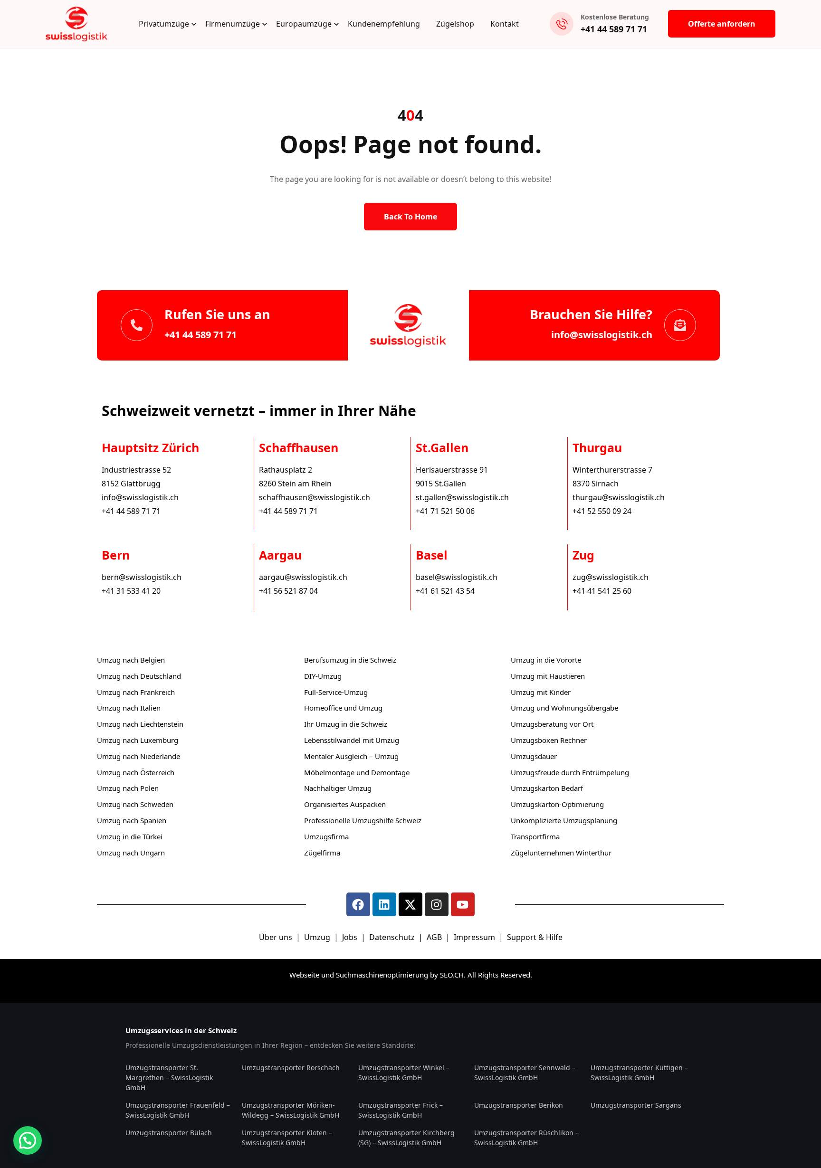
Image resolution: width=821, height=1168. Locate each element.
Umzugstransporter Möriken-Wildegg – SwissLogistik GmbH (290, 1110)
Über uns (275, 937)
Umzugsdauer (534, 756)
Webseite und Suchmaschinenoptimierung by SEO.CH (376, 974)
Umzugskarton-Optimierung (557, 804)
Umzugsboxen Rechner (549, 740)
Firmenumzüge (232, 24)
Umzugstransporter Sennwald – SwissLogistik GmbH (524, 1072)
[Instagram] (437, 904)
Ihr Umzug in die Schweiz (345, 724)
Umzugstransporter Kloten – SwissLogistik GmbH (287, 1137)
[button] (27, 1140)
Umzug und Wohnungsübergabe (564, 707)
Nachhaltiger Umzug (338, 788)
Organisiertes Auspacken (345, 804)
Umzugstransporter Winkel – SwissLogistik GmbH (403, 1072)
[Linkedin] (384, 904)
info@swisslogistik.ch (601, 334)
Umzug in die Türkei (129, 836)
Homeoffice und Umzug (343, 707)
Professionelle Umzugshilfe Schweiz (362, 820)
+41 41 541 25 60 (602, 591)
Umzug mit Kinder (541, 692)
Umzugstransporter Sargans (636, 1105)
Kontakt (504, 24)
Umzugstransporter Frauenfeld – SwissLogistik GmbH (177, 1110)
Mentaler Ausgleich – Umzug (351, 756)
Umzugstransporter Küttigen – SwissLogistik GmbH (639, 1072)
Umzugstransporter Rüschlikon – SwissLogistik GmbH (526, 1137)
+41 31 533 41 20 (131, 591)
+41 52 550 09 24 (602, 511)
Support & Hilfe (535, 937)
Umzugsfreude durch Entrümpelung (570, 772)
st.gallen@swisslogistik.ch (462, 497)
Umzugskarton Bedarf (547, 788)
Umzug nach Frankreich (136, 692)
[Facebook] (358, 904)
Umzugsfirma (326, 836)
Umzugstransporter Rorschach (291, 1067)
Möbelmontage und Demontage (357, 772)
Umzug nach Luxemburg (137, 740)
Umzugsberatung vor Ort (552, 724)
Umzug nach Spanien (131, 820)
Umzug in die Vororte (546, 660)
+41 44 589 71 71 (614, 29)
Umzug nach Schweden (135, 804)
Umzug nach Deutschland (139, 676)
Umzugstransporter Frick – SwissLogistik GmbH (400, 1110)
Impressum (475, 937)
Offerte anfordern (721, 24)
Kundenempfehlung (384, 24)
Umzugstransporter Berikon (518, 1105)
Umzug (318, 937)
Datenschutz (393, 937)
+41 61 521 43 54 (445, 591)
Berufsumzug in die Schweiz (350, 660)
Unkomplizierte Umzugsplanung (564, 820)
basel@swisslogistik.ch (456, 577)
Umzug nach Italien (129, 707)
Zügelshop (455, 24)
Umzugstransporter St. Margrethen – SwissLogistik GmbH (169, 1077)
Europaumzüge (304, 24)
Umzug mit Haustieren (548, 676)
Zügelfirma (322, 852)
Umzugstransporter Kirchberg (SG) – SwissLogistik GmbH (406, 1137)
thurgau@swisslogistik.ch (619, 497)
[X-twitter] (410, 904)
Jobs (349, 937)
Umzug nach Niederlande (138, 756)
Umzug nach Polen (128, 788)
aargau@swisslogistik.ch (303, 577)
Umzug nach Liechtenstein (140, 724)
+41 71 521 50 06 (445, 511)
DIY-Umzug (323, 676)
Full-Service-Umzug (336, 692)
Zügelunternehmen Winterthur (561, 852)
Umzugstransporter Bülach (168, 1132)
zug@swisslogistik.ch (611, 577)
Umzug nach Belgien (131, 660)
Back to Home (410, 216)
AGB (435, 937)
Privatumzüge (164, 24)
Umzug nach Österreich (135, 772)
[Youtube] (463, 904)
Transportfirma (535, 836)
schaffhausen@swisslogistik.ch (314, 497)
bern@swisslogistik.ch (141, 577)
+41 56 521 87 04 (288, 591)
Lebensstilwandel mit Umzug (351, 740)
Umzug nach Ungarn (131, 852)
